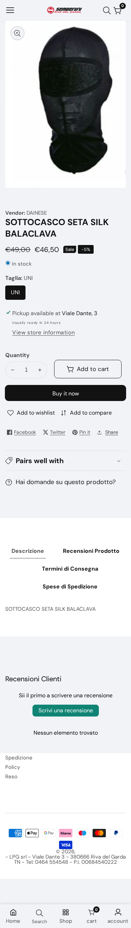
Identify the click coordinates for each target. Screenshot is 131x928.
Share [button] (111, 432)
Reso (11, 776)
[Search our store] (108, 10)
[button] (65, 460)
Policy (12, 767)
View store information (43, 332)
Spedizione (18, 757)
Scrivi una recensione (65, 710)
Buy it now (65, 393)
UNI (17, 294)
